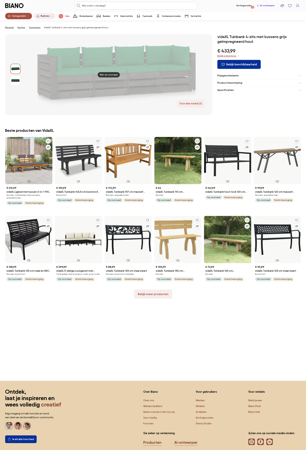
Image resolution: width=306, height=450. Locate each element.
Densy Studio (204, 423)
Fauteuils (147, 16)
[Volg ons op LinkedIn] (269, 442)
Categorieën (19, 16)
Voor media (150, 417)
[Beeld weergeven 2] (15, 80)
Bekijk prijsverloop (226, 56)
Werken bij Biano (152, 406)
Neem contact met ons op (159, 412)
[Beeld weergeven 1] (15, 69)
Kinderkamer (86, 16)
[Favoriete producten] (290, 5)
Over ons (148, 400)
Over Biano (150, 391)
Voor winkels (256, 391)
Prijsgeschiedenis (228, 75)
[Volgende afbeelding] (50, 160)
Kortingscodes (245, 6)
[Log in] (297, 5)
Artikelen (201, 412)
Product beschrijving (229, 82)
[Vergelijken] (48, 147)
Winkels (200, 406)
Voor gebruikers (206, 391)
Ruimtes (45, 16)
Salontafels (126, 16)
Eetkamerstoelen (171, 16)
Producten (152, 442)
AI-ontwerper (267, 5)
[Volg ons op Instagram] (251, 442)
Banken (106, 16)
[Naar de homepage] (21, 5)
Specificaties (225, 90)
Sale (67, 16)
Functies (148, 423)
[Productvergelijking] (282, 5)
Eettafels (196, 16)
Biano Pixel (254, 406)
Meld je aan (255, 400)
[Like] (48, 141)
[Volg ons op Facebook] (260, 442)
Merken (200, 400)
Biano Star (254, 412)
